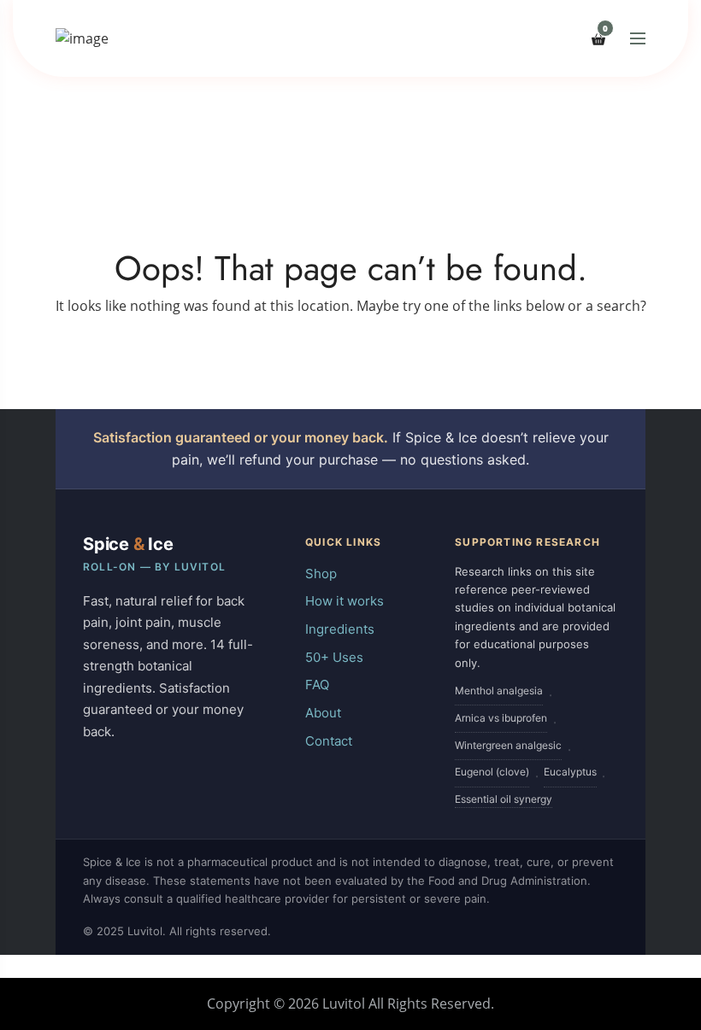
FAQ (317, 684)
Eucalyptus (570, 771)
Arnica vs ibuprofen (501, 717)
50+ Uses (334, 657)
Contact (328, 741)
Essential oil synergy (503, 799)
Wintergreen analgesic (508, 745)
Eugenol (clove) (492, 771)
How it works (344, 601)
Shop (321, 573)
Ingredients (339, 629)
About (323, 713)
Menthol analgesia (499, 690)
